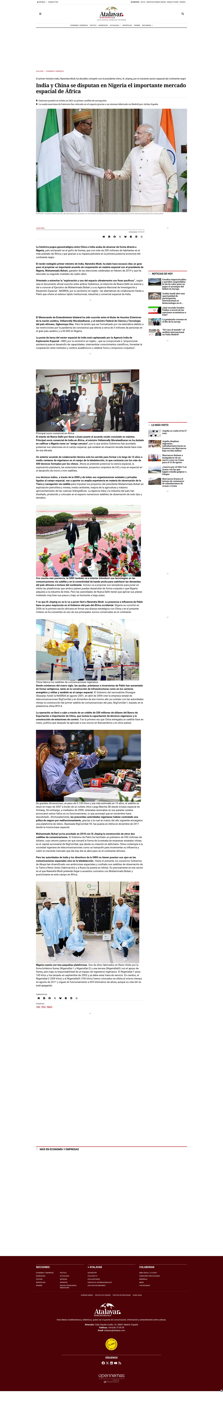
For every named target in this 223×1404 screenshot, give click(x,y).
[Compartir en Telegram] (131, 236)
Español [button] (42, 2)
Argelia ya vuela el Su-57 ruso (174, 432)
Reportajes (40, 1282)
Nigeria (49, 1007)
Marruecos (40, 1276)
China (44, 1007)
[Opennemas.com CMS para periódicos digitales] (111, 1378)
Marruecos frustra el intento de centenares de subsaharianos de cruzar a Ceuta (173, 482)
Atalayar (39, 71)
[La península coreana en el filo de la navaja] (154, 321)
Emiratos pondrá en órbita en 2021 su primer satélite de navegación (72, 100)
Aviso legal (137, 1295)
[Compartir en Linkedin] (136, 236)
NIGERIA (182, 2)
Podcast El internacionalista (100, 1282)
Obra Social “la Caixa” (148, 1273)
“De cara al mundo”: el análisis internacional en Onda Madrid (173, 332)
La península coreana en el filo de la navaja (174, 320)
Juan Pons (40, 228)
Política (63, 1273)
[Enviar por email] (103, 236)
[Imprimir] (109, 236)
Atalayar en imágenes (96, 1285)
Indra (141, 1282)
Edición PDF (92, 1273)
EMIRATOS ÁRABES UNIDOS (156, 2)
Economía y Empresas (55, 71)
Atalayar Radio (94, 1279)
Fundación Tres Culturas (149, 1276)
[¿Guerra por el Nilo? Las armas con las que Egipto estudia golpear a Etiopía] (154, 469)
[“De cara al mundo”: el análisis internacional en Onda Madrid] (154, 332)
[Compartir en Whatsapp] (141, 236)
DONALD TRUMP (173, 2)
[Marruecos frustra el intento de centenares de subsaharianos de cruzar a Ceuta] (154, 481)
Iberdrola (143, 1279)
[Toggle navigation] (40, 13)
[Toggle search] (182, 13)
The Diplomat (144, 1285)
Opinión (39, 1285)
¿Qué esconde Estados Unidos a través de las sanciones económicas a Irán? (174, 311)
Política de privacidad (122, 1295)
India (38, 1007)
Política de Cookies (103, 1295)
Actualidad (64, 1276)
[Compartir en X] (120, 236)
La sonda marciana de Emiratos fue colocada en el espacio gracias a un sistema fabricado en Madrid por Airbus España (98, 104)
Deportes (63, 1282)
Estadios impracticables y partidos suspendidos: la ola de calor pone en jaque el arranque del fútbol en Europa (174, 284)
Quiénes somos (87, 1295)
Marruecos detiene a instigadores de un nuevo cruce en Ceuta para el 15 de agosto (173, 459)
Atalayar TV (92, 1276)
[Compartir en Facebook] (114, 236)
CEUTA (143, 2)
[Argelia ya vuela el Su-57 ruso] (154, 433)
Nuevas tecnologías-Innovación (68, 1287)
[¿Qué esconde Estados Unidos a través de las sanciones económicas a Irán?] (154, 310)
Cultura (39, 1279)
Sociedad (63, 1279)
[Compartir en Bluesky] (125, 236)
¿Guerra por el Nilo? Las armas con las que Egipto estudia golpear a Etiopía (174, 470)
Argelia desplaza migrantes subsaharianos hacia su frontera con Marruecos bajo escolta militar (174, 446)
